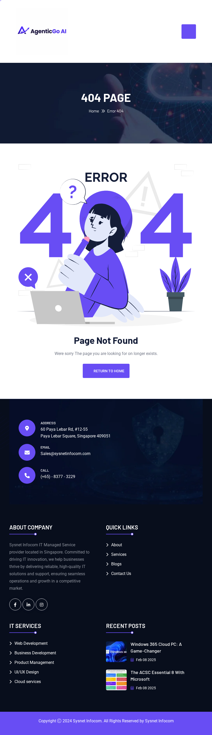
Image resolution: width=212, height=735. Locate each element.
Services (118, 554)
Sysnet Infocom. (88, 720)
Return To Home (109, 371)
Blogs (116, 564)
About (116, 544)
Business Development (35, 652)
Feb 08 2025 (145, 660)
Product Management (34, 662)
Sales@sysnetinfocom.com (65, 453)
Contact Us (121, 573)
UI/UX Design (26, 672)
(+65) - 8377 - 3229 (58, 476)
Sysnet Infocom (159, 720)
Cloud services (27, 681)
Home (94, 110)
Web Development (31, 643)
